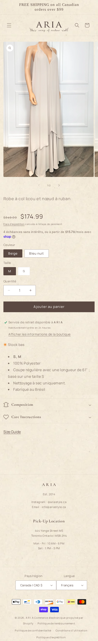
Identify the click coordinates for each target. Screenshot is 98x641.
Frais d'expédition (14, 224)
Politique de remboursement (56, 623)
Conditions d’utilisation (72, 630)
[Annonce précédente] (8, 7)
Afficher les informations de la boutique (39, 334)
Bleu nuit (36, 253)
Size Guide (12, 431)
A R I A (30, 617)
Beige (13, 253)
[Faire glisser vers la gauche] (39, 185)
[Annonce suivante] (90, 7)
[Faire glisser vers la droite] (59, 185)
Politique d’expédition (51, 637)
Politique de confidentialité (33, 630)
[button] (9, 25)
